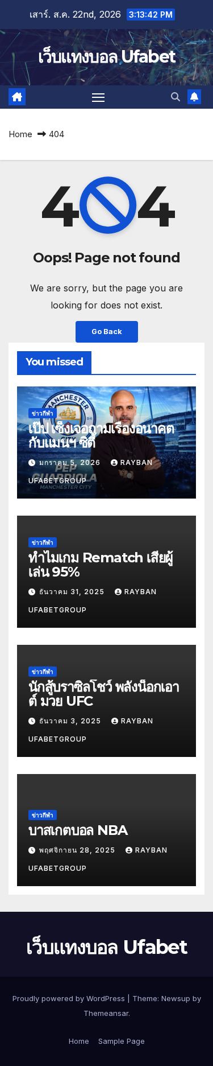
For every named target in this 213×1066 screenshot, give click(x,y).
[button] (175, 96)
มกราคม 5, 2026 (71, 462)
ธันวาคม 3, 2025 (71, 721)
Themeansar (105, 1013)
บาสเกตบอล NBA (77, 830)
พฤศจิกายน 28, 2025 (78, 850)
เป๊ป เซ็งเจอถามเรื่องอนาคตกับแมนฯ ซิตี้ (101, 435)
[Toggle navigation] (98, 97)
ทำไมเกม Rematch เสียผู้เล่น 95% (100, 564)
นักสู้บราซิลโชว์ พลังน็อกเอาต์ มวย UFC (103, 693)
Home (20, 134)
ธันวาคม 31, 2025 (73, 591)
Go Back (106, 331)
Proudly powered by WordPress (69, 998)
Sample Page (121, 1041)
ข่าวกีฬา (42, 413)
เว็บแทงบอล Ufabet (107, 56)
